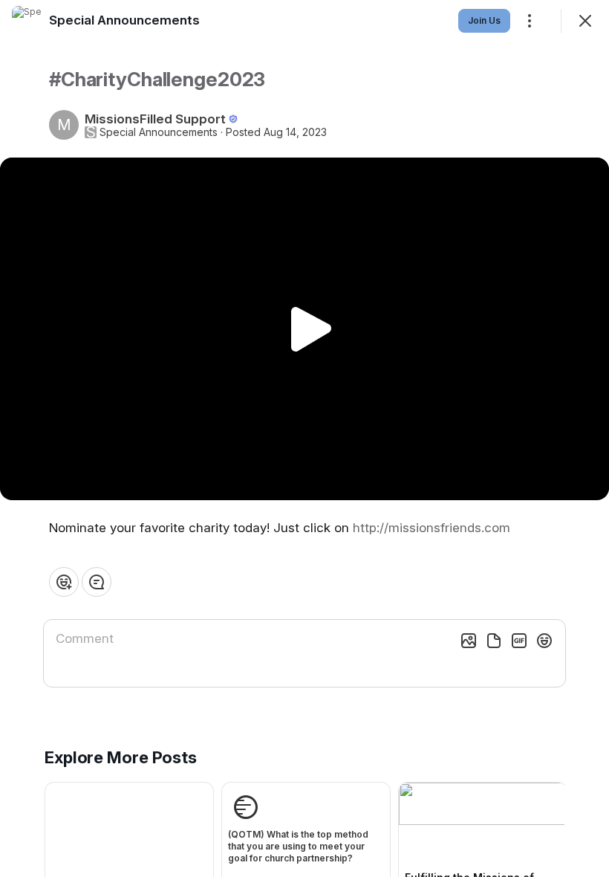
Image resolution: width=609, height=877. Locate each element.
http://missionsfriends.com (431, 527)
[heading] (124, 20)
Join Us (484, 20)
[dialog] (304, 438)
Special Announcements (159, 132)
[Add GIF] (519, 641)
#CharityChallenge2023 (157, 79)
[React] (64, 582)
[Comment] (96, 582)
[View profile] (27, 21)
